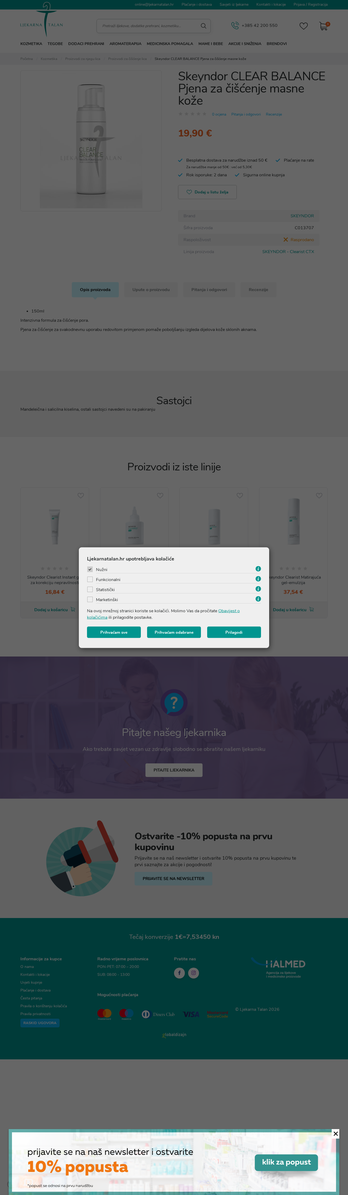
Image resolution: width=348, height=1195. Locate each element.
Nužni (101, 569)
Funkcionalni (108, 579)
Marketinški (107, 600)
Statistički (105, 589)
